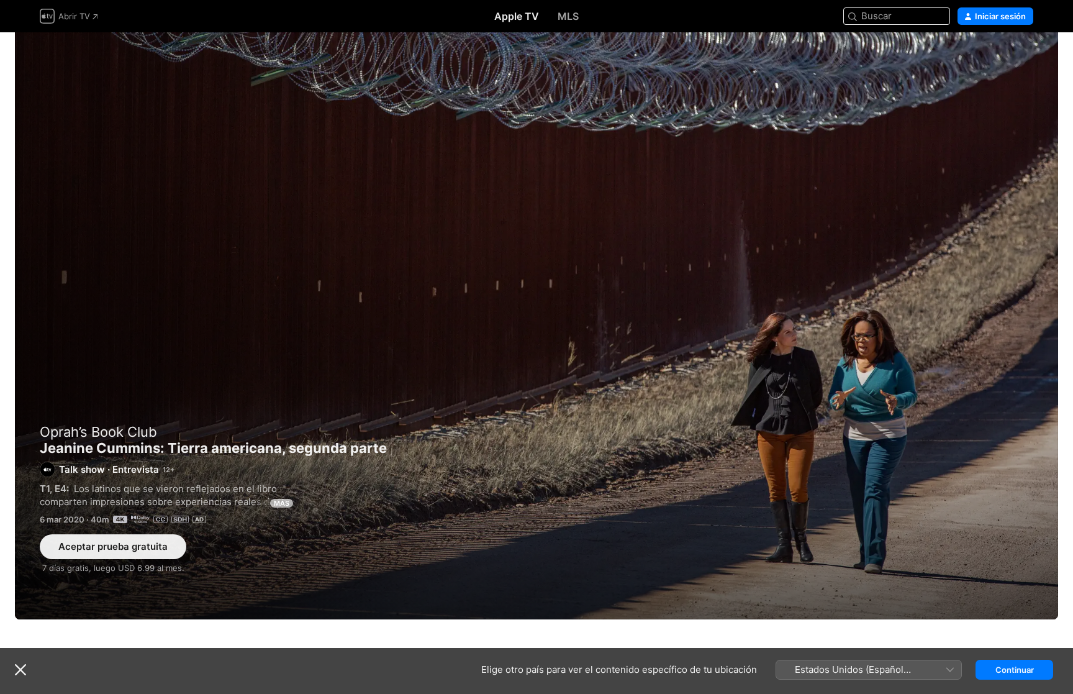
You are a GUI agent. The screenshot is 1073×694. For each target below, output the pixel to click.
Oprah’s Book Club (98, 432)
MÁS (281, 503)
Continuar (1014, 670)
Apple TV (516, 16)
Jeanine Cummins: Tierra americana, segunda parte (536, 325)
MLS (568, 16)
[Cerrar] (20, 669)
